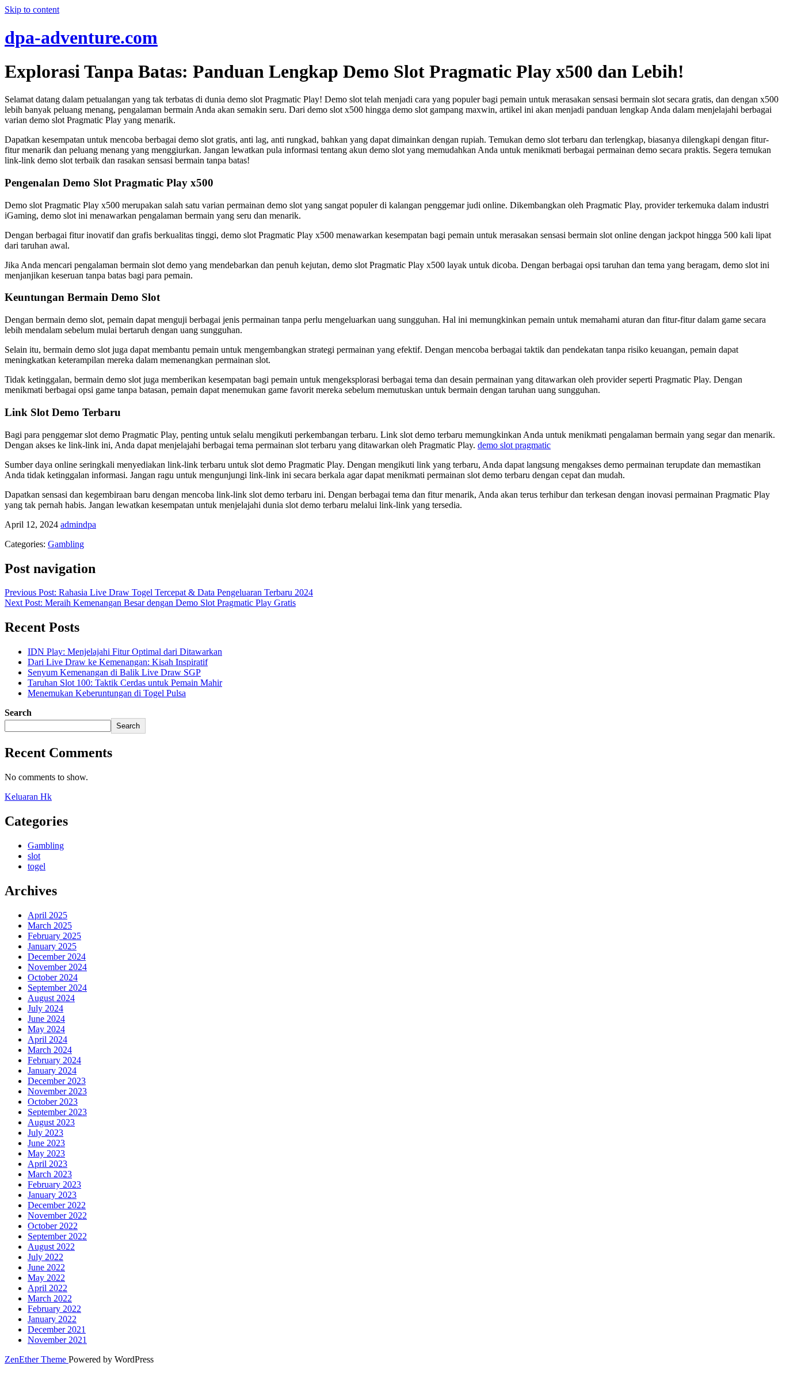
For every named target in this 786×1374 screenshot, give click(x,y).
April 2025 (47, 915)
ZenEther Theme (36, 1359)
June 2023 (46, 1143)
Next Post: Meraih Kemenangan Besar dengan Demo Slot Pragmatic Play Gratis (150, 603)
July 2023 (45, 1133)
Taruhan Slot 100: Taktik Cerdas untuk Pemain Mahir (125, 683)
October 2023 (53, 1101)
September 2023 (57, 1112)
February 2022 (54, 1309)
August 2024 (51, 998)
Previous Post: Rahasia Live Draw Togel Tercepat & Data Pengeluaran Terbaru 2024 (159, 592)
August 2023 (51, 1122)
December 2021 (57, 1329)
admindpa (78, 524)
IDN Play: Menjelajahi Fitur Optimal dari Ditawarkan (125, 652)
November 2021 (57, 1340)
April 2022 (47, 1288)
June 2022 (46, 1267)
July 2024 (45, 1008)
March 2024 (50, 1050)
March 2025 (50, 925)
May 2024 (46, 1029)
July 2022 (45, 1257)
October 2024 (53, 977)
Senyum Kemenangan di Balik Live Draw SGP (114, 672)
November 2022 (57, 1215)
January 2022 (52, 1319)
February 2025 (54, 936)
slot (34, 856)
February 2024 (54, 1060)
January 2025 (52, 946)
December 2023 (57, 1081)
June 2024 (46, 1019)
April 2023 (47, 1164)
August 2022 (51, 1246)
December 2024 (57, 956)
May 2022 (46, 1278)
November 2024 (57, 967)
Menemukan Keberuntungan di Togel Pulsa (107, 693)
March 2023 (50, 1174)
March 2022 (50, 1298)
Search (18, 712)
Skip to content (32, 9)
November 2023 (57, 1091)
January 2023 (52, 1195)
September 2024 (57, 988)
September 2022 (57, 1236)
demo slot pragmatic (514, 445)
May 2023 (46, 1153)
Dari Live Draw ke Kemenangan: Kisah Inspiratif (118, 662)
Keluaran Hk (28, 797)
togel (36, 866)
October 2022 (53, 1226)
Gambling (66, 544)
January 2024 (52, 1070)
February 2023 (54, 1184)
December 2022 (57, 1205)
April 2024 (47, 1039)
